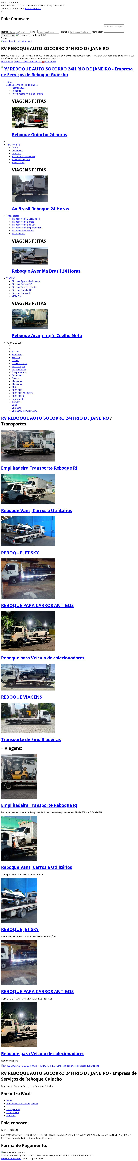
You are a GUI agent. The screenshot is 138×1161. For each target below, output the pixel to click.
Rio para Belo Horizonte (24, 287)
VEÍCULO (16, 407)
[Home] (69, 74)
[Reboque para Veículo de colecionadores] (19, 1046)
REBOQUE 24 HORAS (22, 393)
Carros (15, 360)
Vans (14, 404)
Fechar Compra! (33, 8)
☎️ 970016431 (49, 61)
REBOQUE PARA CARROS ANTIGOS (37, 605)
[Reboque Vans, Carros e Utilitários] (19, 859)
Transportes (12, 215)
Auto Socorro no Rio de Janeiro (22, 84)
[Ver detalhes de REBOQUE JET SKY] (28, 545)
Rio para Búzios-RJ (21, 293)
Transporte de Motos (23, 230)
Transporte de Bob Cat (23, 224)
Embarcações (18, 366)
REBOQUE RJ (18, 396)
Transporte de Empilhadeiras (26, 227)
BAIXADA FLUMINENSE (23, 156)
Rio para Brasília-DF (22, 290)
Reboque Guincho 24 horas (39, 134)
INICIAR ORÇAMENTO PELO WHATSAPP (21, 61)
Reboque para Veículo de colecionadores (42, 658)
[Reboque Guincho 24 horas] (30, 127)
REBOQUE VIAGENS (21, 697)
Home (9, 81)
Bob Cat (16, 357)
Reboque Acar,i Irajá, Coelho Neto (47, 335)
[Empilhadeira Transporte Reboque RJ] (19, 797)
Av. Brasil (16, 153)
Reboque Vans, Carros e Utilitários (36, 510)
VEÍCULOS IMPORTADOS (24, 410)
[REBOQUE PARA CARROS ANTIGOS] (19, 984)
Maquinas (17, 381)
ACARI (15, 147)
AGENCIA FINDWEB (11, 1158)
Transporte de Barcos (23, 221)
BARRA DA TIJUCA (21, 159)
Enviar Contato (8, 35)
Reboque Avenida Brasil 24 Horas (46, 271)
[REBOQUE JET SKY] (19, 922)
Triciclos (16, 401)
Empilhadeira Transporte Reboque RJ (39, 468)
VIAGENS (10, 278)
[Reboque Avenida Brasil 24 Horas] (30, 263)
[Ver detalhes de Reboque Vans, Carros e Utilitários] (28, 503)
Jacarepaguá (18, 87)
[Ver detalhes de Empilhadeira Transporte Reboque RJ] (28, 460)
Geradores (17, 375)
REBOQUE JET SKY (20, 553)
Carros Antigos (19, 363)
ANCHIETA (17, 150)
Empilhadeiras (19, 369)
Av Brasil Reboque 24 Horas (40, 209)
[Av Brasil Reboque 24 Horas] (30, 201)
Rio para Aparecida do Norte (26, 281)
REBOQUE (17, 390)
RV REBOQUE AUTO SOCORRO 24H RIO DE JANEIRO (55, 418)
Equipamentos (19, 372)
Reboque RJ (17, 398)
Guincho (16, 378)
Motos (15, 387)
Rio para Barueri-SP (22, 284)
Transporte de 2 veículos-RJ (26, 218)
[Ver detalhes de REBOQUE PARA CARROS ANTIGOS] (28, 598)
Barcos (15, 351)
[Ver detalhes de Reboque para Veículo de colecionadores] (28, 650)
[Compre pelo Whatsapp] (16, 41)
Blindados (17, 354)
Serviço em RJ (13, 144)
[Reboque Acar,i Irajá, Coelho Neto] (30, 328)
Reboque (16, 90)
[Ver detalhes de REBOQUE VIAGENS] (28, 689)
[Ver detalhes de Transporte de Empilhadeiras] (28, 732)
